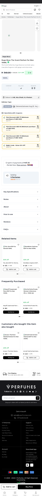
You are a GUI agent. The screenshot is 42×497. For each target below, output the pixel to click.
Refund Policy (30, 428)
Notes (6, 199)
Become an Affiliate (31, 443)
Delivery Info (29, 425)
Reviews (7, 222)
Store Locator (29, 430)
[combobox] (37, 6)
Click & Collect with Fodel (33, 435)
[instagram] (17, 391)
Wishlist (4, 452)
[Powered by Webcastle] (21, 482)
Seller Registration (31, 440)
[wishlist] (39, 10)
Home (4, 17)
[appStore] (33, 391)
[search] (35, 10)
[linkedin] (20, 391)
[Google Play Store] (27, 465)
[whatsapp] (27, 391)
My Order (4, 457)
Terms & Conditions (7, 435)
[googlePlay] (36, 391)
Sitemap (4, 440)
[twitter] (23, 391)
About (6, 207)
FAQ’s (6, 229)
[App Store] (31, 465)
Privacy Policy (6, 430)
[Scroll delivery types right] (39, 106)
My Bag (4, 454)
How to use (8, 214)
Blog (3, 438)
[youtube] (30, 391)
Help (27, 438)
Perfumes (11, 17)
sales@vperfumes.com (22, 415)
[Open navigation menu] (2, 13)
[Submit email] (38, 398)
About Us (4, 425)
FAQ (27, 433)
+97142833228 (22, 418)
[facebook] (14, 391)
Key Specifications (11, 192)
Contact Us (5, 428)
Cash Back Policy (7, 433)
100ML (5, 78)
